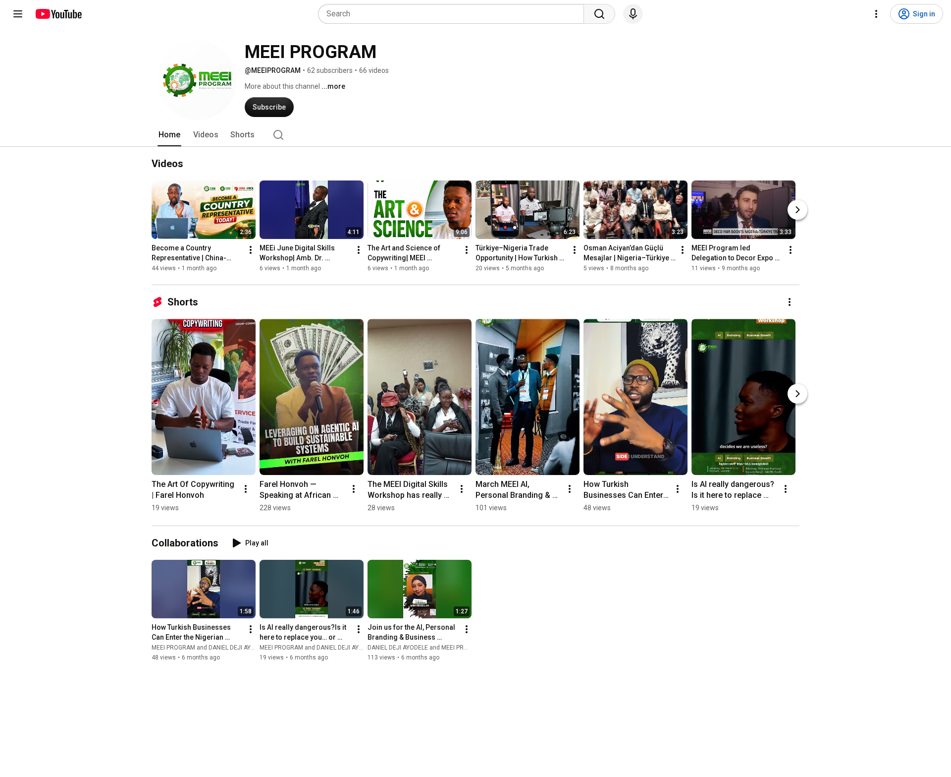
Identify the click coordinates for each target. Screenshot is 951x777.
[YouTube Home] (58, 14)
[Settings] (876, 14)
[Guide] (18, 14)
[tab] (169, 135)
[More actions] (251, 250)
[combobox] (453, 14)
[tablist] (475, 135)
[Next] (797, 210)
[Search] (599, 14)
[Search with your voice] (633, 14)
